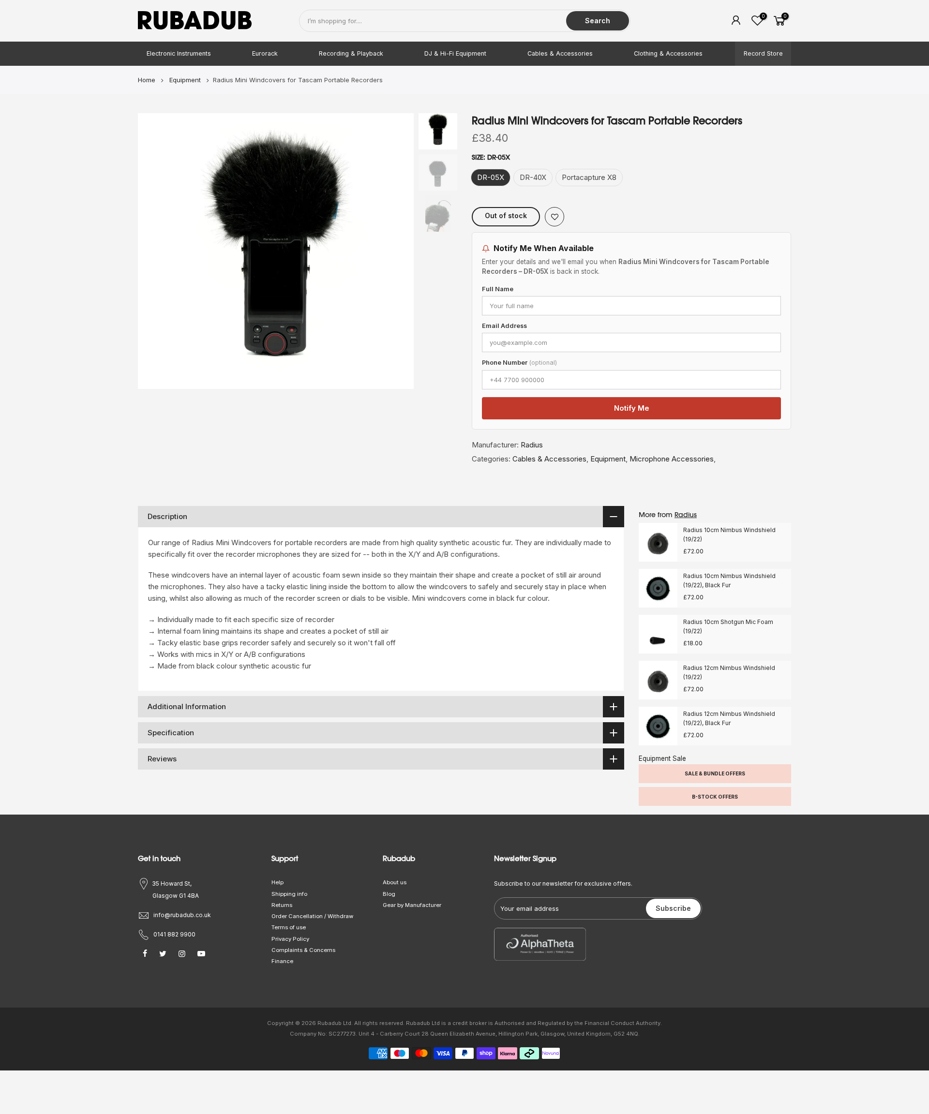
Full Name (497, 289)
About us (394, 882)
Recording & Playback (351, 53)
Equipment (608, 458)
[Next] (397, 251)
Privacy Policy (290, 939)
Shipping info (289, 894)
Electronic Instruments (179, 53)
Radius (532, 444)
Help (277, 882)
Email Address (504, 325)
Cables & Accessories (560, 53)
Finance (282, 961)
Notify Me (631, 408)
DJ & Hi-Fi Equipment (455, 53)
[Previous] (155, 251)
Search (597, 20)
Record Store (763, 53)
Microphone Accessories (671, 458)
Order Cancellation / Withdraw (312, 916)
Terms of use (288, 927)
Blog (389, 894)
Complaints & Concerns (303, 950)
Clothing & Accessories (668, 53)
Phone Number (519, 362)
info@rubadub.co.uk (182, 915)
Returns (281, 905)
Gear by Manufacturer (412, 905)
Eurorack (265, 53)
